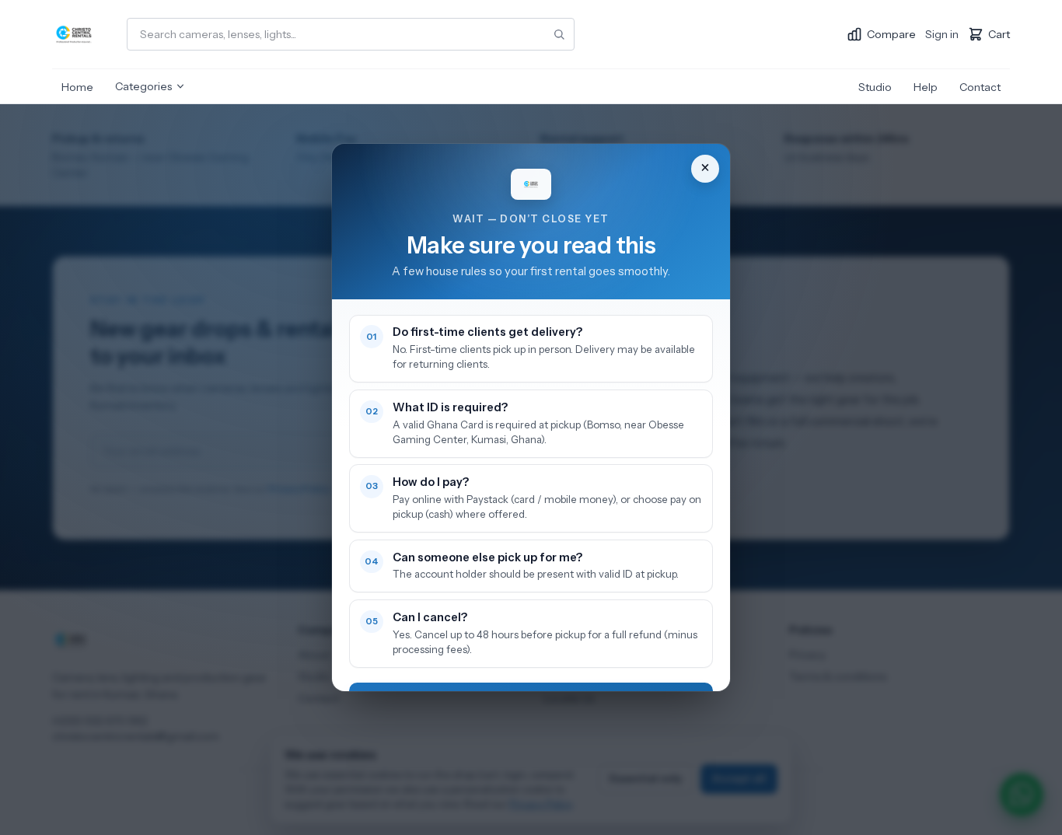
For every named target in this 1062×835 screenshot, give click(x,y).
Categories (143, 86)
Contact (980, 87)
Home (77, 87)
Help (926, 87)
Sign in (942, 34)
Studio (875, 87)
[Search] (559, 34)
